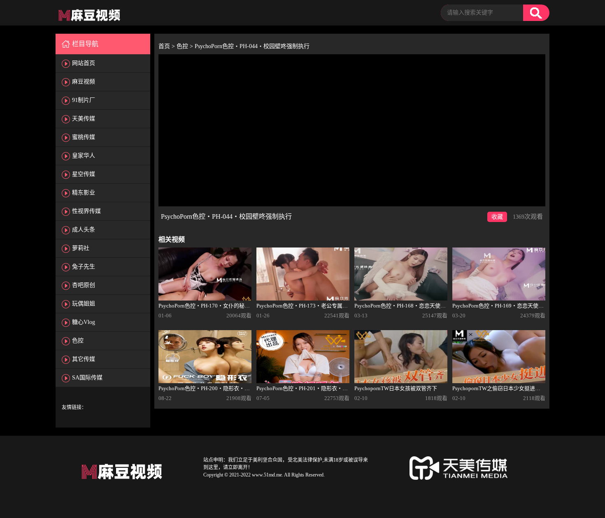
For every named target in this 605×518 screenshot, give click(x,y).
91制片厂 (83, 100)
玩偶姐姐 (83, 304)
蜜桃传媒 (83, 137)
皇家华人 (83, 156)
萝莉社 (80, 248)
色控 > (186, 46)
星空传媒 (83, 174)
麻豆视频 (83, 82)
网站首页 (83, 63)
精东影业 (83, 193)
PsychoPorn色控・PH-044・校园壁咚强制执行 (252, 46)
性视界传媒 (86, 211)
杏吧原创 (83, 285)
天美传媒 (83, 119)
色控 (78, 341)
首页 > (167, 46)
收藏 (497, 217)
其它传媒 (83, 359)
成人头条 (83, 230)
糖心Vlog (83, 322)
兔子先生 (83, 267)
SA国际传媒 (87, 378)
